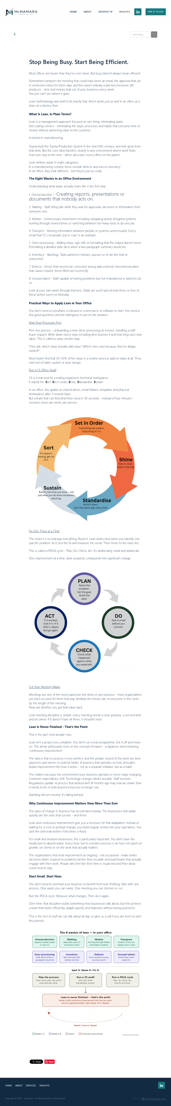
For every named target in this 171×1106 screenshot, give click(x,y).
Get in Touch (156, 12)
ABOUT (88, 11)
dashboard (28, 1098)
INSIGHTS (124, 11)
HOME (73, 11)
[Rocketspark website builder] (149, 1099)
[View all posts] (14, 35)
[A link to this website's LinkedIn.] (137, 11)
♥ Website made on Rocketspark (50, 1098)
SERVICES (104, 11)
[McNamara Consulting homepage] (21, 11)
